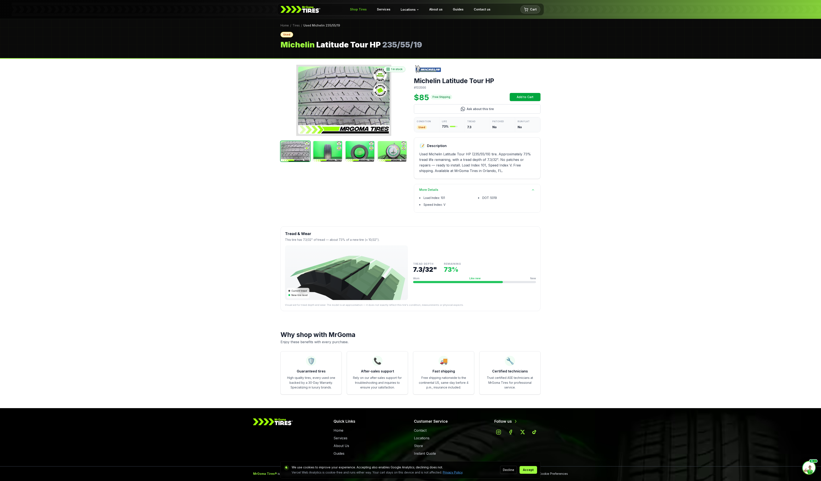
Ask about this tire (498, 110)
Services (383, 9)
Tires (296, 25)
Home (285, 25)
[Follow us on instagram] (498, 432)
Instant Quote (425, 453)
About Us (341, 446)
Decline (508, 470)
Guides (458, 9)
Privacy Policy (452, 472)
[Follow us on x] (522, 432)
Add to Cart (528, 98)
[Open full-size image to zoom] (344, 100)
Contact (420, 430)
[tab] (295, 151)
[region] (344, 100)
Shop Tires (358, 9)
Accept (528, 470)
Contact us (482, 9)
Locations (408, 9)
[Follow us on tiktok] (534, 432)
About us (436, 9)
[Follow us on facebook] (510, 432)
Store (418, 446)
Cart (533, 9)
